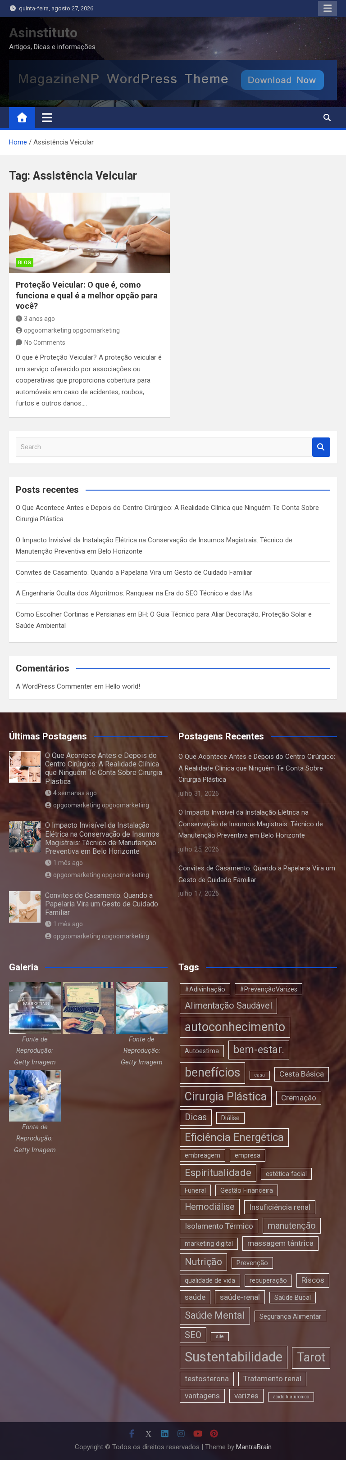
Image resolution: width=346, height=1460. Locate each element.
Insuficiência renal (279, 1207)
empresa (247, 1155)
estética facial (286, 1173)
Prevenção (252, 1262)
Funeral (195, 1190)
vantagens (202, 1395)
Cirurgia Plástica (226, 1096)
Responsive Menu (327, 8)
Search (321, 447)
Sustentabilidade (233, 1357)
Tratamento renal (272, 1378)
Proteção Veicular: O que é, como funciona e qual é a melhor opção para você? (87, 295)
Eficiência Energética (234, 1137)
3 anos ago (39, 318)
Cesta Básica (301, 1073)
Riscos (312, 1279)
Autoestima (202, 1050)
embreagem (202, 1155)
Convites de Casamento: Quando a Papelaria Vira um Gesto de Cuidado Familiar (134, 572)
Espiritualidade (218, 1172)
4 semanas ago (75, 793)
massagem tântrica (280, 1243)
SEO (193, 1335)
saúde (195, 1297)
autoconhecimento (235, 1027)
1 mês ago (68, 862)
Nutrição (203, 1261)
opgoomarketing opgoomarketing (72, 330)
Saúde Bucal (292, 1297)
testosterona (207, 1378)
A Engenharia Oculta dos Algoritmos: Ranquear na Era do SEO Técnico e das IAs (134, 593)
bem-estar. (258, 1049)
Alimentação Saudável (228, 1005)
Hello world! (122, 686)
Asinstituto (43, 33)
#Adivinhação (205, 989)
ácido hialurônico (291, 1397)
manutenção (292, 1226)
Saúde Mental (215, 1315)
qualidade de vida (210, 1280)
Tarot (311, 1357)
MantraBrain (254, 1447)
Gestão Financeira (246, 1190)
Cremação (298, 1097)
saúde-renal (240, 1297)
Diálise (230, 1118)
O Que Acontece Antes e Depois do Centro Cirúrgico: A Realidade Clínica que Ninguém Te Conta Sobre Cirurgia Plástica (103, 768)
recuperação (268, 1280)
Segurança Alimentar (290, 1316)
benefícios (212, 1072)
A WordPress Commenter (54, 686)
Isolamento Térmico (219, 1225)
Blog (24, 263)
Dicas (196, 1117)
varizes (246, 1395)
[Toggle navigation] (47, 117)
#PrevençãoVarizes (268, 989)
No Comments (44, 342)
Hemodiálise (210, 1207)
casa (260, 1075)
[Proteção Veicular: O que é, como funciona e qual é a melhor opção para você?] (89, 233)
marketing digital (209, 1243)
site (220, 1336)
